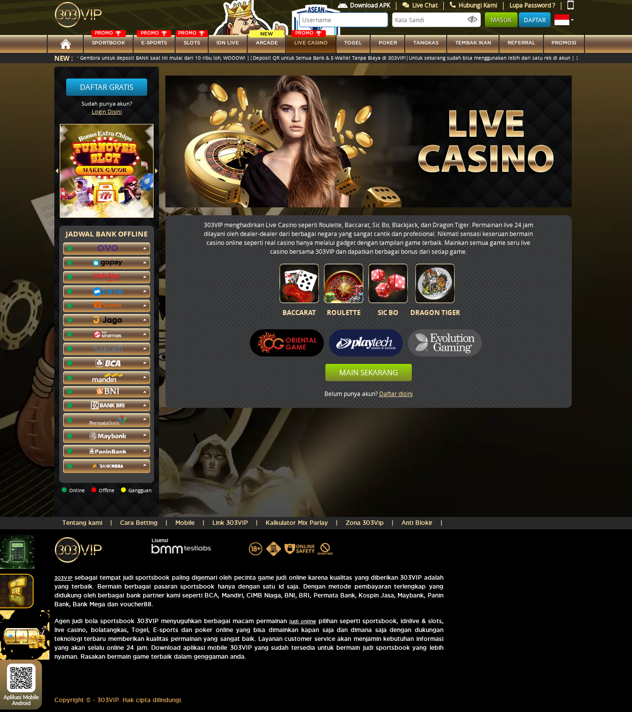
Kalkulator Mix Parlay (297, 522)
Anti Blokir (417, 522)
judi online (302, 621)
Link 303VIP (230, 522)
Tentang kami (82, 522)
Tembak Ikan (473, 42)
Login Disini (107, 111)
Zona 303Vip (365, 522)
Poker (388, 42)
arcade (267, 40)
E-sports (154, 40)
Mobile (185, 522)
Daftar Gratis (106, 87)
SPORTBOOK (108, 40)
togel (353, 42)
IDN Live (227, 42)
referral (521, 42)
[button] (564, 19)
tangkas (425, 42)
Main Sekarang (368, 372)
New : (63, 58)
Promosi (564, 42)
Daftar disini (396, 393)
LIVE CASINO (311, 40)
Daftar (535, 20)
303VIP (63, 578)
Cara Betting (139, 522)
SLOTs (189, 40)
